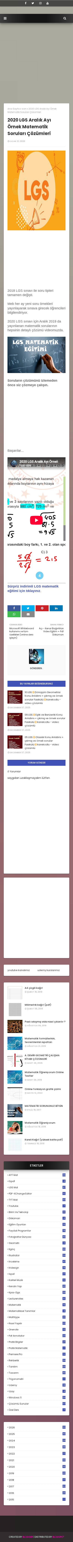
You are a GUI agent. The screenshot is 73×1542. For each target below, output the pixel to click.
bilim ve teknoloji (37, 1212)
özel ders (37, 1409)
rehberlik (37, 1360)
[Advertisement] (36, 61)
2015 (36, 1499)
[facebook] (26, 3)
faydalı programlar (37, 1230)
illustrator (37, 1255)
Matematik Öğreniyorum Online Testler (44, 1074)
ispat (37, 1274)
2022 (37, 1453)
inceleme (37, 1261)
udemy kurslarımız (48, 970)
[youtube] (47, 3)
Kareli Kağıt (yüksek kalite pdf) (44, 1139)
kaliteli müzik (37, 1280)
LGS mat (37, 1187)
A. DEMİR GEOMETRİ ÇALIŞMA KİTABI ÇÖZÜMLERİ (42, 1057)
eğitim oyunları (37, 1224)
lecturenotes (37, 1298)
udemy (37, 1385)
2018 (37, 1480)
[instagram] (40, 3)
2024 (37, 1440)
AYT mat (37, 1175)
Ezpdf (37, 1181)
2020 (37, 1467)
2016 (37, 1493)
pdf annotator (37, 1335)
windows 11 (37, 1397)
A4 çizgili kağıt (34, 988)
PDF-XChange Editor (37, 1193)
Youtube (37, 1206)
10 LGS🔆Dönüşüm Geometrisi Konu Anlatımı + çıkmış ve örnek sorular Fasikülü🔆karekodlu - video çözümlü (44, 697)
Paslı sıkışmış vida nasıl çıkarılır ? (45, 1021)
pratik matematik (36, 1348)
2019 (37, 1473)
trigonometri (36, 1379)
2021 (37, 1460)
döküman (37, 1218)
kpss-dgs (37, 1292)
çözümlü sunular (37, 1403)
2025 (37, 1434)
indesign (37, 1267)
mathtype (37, 1317)
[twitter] (32, 3)
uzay (37, 1391)
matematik (37, 1305)
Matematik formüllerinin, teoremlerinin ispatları (40, 1040)
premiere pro (37, 1354)
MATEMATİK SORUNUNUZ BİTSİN (44, 1106)
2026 (37, 1427)
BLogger (28, 1536)
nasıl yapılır (37, 1323)
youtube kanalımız (18, 970)
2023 (37, 1447)
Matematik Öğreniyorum (40, 1123)
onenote (37, 1329)
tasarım (37, 1372)
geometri (37, 1243)
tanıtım (37, 1366)
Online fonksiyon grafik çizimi (43, 1089)
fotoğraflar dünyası (37, 1236)
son (24, 108)
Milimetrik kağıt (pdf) (38, 1005)
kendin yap (37, 1286)
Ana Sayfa (13, 108)
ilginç (37, 1249)
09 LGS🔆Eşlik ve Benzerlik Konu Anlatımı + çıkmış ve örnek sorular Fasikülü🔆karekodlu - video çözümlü (45, 720)
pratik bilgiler (37, 1341)
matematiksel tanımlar (37, 1311)
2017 (37, 1486)
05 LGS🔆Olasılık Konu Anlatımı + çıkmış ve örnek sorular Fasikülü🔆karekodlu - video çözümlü (44, 742)
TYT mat (37, 1199)
